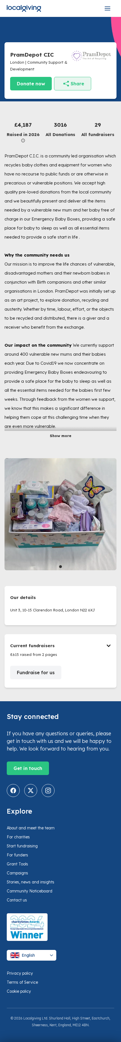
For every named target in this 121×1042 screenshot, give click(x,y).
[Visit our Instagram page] (48, 790)
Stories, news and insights (30, 882)
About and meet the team (31, 828)
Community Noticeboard (29, 891)
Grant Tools (17, 864)
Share (77, 83)
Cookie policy (19, 991)
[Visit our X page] (30, 790)
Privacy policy (20, 973)
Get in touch (28, 768)
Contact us (17, 900)
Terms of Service (22, 982)
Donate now (31, 83)
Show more (60, 435)
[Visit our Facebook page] (13, 790)
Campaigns (17, 873)
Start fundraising (22, 846)
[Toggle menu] (107, 8)
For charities (18, 837)
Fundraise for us (36, 672)
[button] (23, 132)
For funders (17, 855)
